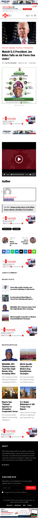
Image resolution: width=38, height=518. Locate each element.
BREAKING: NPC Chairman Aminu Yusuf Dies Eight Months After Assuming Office (23, 309)
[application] (19, 159)
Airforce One (7, 229)
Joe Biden (16, 229)
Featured (5, 48)
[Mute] (30, 174)
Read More (5, 465)
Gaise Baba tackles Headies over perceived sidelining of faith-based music (22, 289)
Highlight (12, 48)
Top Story (19, 48)
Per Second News (11, 63)
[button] (19, 159)
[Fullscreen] (33, 174)
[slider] (17, 174)
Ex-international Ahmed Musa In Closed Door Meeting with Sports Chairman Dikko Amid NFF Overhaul (22, 299)
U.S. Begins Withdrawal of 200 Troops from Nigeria (27, 405)
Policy (29, 505)
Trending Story (28, 48)
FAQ (24, 505)
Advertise (18, 505)
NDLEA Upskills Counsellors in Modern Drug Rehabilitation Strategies (23, 318)
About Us (10, 505)
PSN (27, 502)
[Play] (4, 174)
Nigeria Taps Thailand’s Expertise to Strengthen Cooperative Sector (10, 407)
